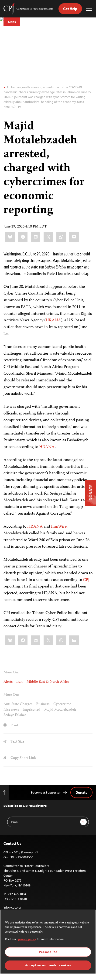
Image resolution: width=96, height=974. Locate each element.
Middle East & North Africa (48, 682)
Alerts (12, 22)
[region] (48, 942)
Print (14, 725)
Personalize (48, 952)
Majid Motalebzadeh (60, 710)
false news (11, 710)
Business (42, 704)
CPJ (86, 580)
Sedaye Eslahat (14, 715)
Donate (81, 792)
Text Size (17, 742)
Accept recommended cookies (48, 965)
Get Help (70, 8)
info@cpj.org (12, 907)
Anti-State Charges (17, 704)
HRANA (53, 320)
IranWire (59, 526)
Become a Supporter (46, 792)
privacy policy (27, 939)
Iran (19, 682)
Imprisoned (31, 710)
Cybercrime (62, 704)
